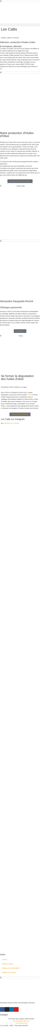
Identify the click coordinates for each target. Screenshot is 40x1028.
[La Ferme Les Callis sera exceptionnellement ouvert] (10, 480)
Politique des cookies (9, 972)
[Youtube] (16, 1009)
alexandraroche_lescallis (10, 423)
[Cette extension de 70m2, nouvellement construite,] (10, 854)
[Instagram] (7, 1009)
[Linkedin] (11, 1009)
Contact (4, 959)
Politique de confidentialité (10, 968)
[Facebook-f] (2, 1009)
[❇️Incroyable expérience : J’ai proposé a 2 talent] (29, 503)
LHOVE (29, 395)
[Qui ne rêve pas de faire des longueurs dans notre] (10, 646)
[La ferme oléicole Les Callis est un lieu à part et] (29, 667)
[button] (20, 24)
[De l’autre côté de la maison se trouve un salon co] (29, 811)
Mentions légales (7, 964)
